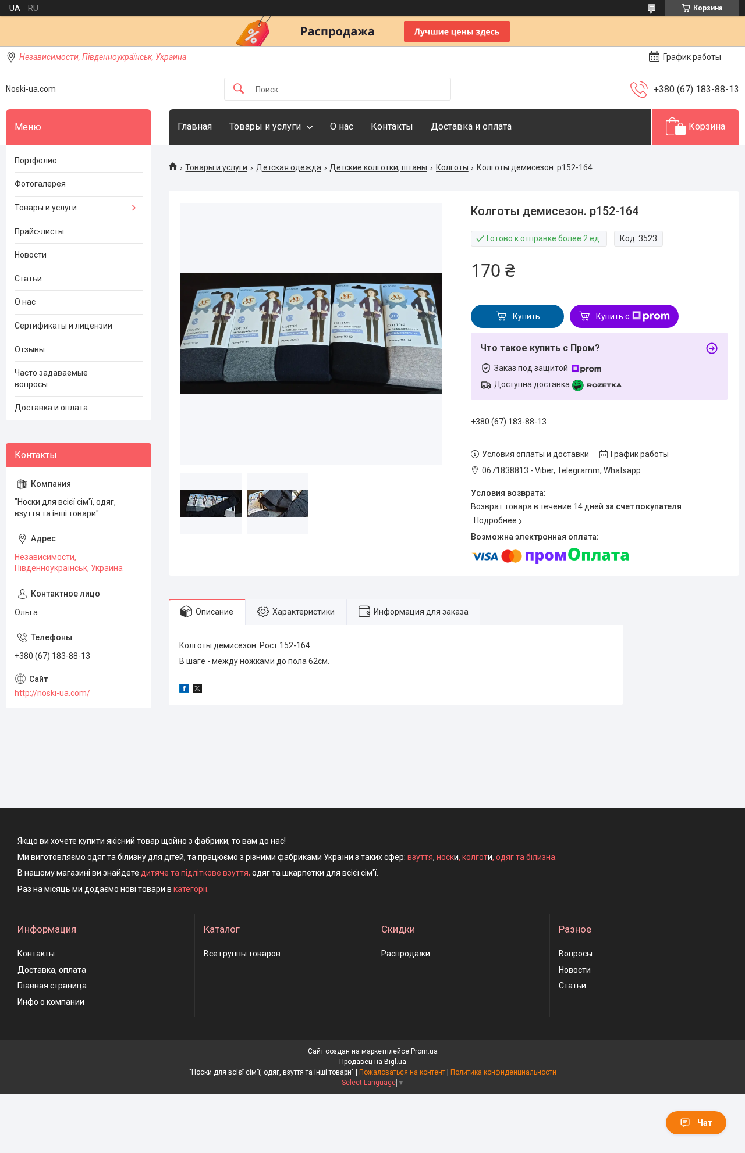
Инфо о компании (50, 1001)
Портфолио (36, 160)
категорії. (191, 889)
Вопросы (576, 953)
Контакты (392, 126)
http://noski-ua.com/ (52, 693)
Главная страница (52, 985)
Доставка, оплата (51, 969)
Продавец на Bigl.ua (372, 1062)
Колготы (452, 167)
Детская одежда (288, 167)
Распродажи (405, 953)
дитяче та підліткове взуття (195, 872)
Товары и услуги (265, 126)
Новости (31, 254)
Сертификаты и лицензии (63, 325)
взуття (419, 857)
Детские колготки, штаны (378, 167)
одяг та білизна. (526, 857)
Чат (704, 1122)
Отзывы (30, 349)
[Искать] (238, 89)
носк (445, 857)
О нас (341, 126)
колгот (475, 857)
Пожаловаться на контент (402, 1072)
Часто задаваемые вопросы (51, 378)
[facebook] (184, 690)
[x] (197, 690)
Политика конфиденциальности (503, 1072)
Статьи (28, 278)
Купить (526, 316)
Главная (195, 126)
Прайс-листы (39, 231)
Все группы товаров (242, 953)
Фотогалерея (40, 183)
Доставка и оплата (471, 126)
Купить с (612, 316)
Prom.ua (424, 1051)
